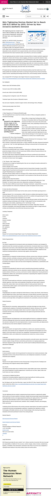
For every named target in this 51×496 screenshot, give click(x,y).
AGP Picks (4, 2)
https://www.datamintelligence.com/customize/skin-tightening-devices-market (21, 235)
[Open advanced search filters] (44, 16)
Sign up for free (13, 489)
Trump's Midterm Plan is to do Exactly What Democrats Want (21, 2)
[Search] (41, 16)
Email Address (7, 484)
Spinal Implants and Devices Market (11, 422)
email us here (5, 430)
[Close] (24, 466)
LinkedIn (4, 433)
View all (48, 2)
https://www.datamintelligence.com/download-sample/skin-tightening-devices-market (23, 78)
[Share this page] (48, 16)
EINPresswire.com (10, 42)
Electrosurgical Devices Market (10, 418)
